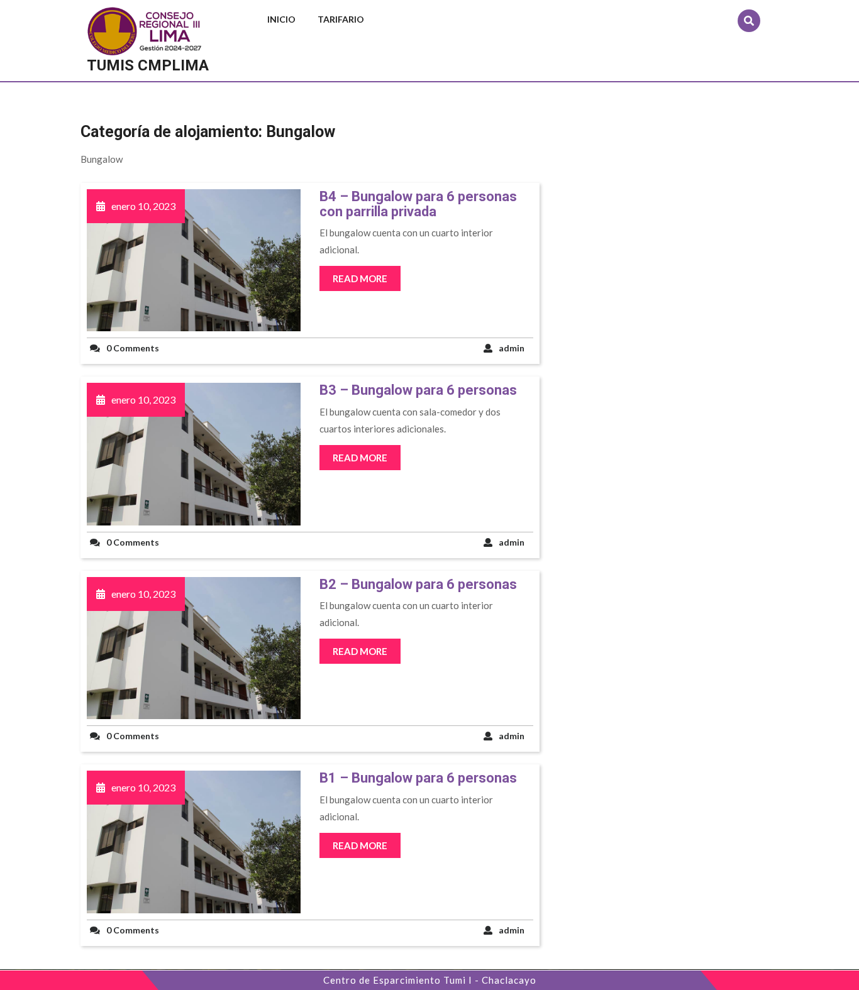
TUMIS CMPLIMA (148, 65)
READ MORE (360, 278)
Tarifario (341, 19)
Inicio (281, 19)
